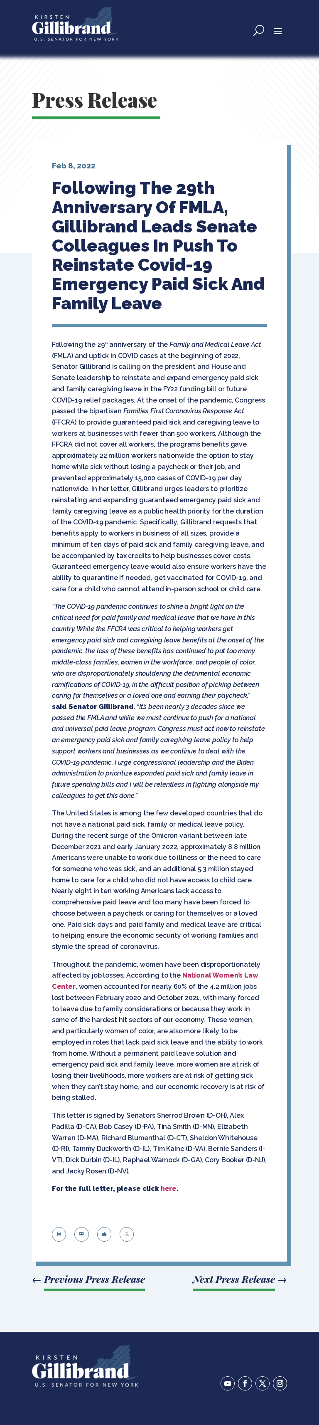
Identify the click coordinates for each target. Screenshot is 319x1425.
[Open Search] (258, 30)
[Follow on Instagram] (280, 1383)
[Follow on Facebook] (245, 1383)
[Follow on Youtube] (228, 1383)
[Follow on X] (262, 1383)
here (169, 1189)
